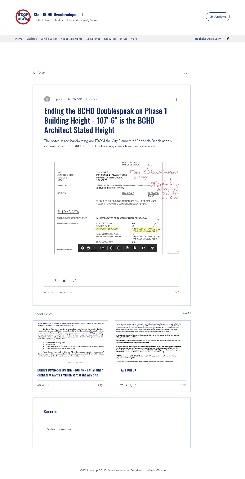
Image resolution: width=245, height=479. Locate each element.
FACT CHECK (128, 369)
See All (186, 313)
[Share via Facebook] (46, 280)
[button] (186, 73)
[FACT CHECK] (152, 342)
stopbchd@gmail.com (208, 38)
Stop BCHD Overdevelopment (58, 14)
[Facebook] (228, 39)
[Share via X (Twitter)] (55, 280)
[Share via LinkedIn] (65, 280)
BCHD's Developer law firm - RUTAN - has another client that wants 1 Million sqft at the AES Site (70, 372)
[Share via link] (74, 280)
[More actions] (176, 99)
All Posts (39, 73)
